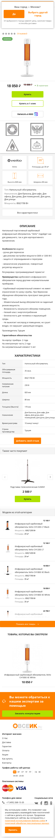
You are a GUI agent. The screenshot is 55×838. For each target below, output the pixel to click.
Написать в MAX (25, 114)
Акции (5, 754)
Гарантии (6, 746)
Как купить (7, 758)
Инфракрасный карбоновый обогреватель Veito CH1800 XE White (27, 676)
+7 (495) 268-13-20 (15, 802)
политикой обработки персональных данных (27, 823)
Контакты (6, 762)
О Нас (5, 738)
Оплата (5, 750)
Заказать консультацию (27, 713)
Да (14, 14)
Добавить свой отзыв (27, 440)
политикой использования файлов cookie (25, 820)
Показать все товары (25, 624)
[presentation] (4, 477)
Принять (12, 830)
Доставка (6, 742)
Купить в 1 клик (27, 103)
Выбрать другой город (38, 14)
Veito (14, 166)
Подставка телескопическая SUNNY (27, 487)
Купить (27, 94)
